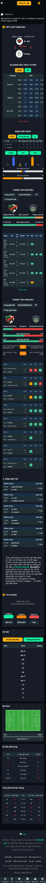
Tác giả (31, 861)
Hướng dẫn (8, 857)
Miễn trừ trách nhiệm (20, 861)
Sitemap (38, 861)
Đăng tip (22, 3)
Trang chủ (8, 14)
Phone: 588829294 (23, 873)
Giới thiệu (8, 861)
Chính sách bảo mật (20, 857)
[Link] (8, 3)
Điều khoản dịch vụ (35, 857)
